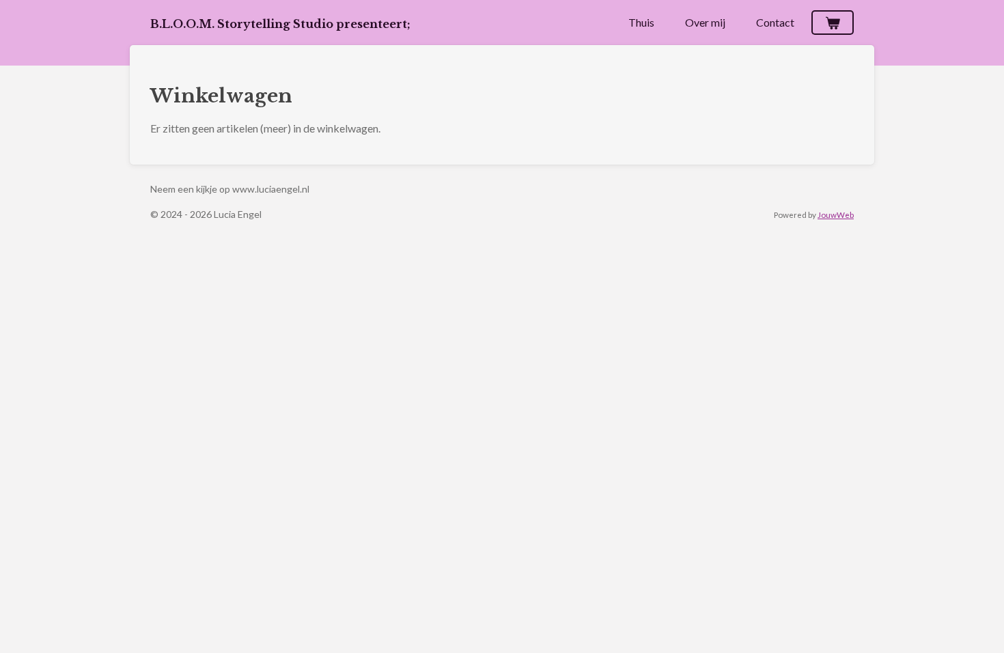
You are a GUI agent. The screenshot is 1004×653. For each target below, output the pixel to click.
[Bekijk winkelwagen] (832, 22)
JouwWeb (836, 214)
